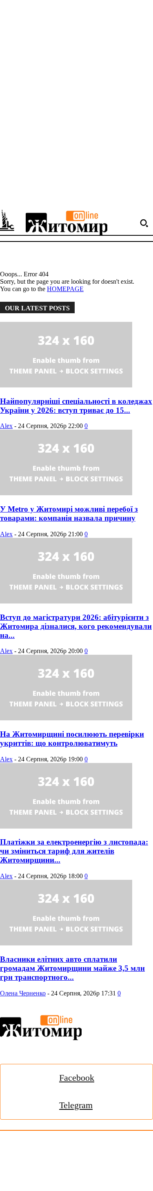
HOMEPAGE (65, 288)
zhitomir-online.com (80, 1167)
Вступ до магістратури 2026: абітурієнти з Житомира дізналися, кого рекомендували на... (76, 626)
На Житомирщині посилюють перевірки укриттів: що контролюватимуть (72, 738)
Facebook (76, 1078)
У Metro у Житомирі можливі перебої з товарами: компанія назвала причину (69, 513)
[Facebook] (34, 1078)
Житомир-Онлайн (66, 1148)
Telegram (76, 1105)
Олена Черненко (23, 993)
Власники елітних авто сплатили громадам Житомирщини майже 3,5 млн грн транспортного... (72, 968)
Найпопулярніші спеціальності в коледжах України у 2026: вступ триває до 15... (76, 405)
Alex (6, 425)
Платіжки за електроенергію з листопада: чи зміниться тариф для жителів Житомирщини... (74, 851)
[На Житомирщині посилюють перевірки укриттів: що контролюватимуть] (76, 688)
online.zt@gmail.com (27, 1176)
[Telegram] (34, 1105)
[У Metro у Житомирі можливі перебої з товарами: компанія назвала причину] (76, 463)
